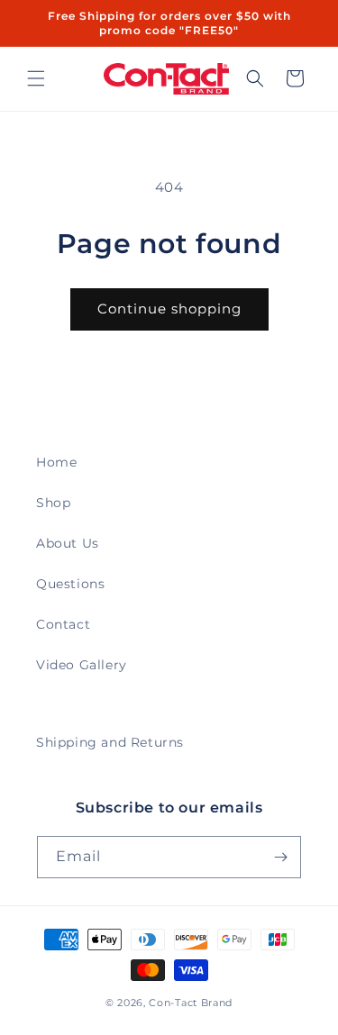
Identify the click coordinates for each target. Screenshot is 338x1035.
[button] (36, 78)
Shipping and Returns (110, 742)
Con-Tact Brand (191, 1002)
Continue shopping (169, 308)
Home (56, 462)
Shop (53, 503)
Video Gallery (81, 665)
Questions (70, 584)
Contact (63, 624)
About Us (67, 543)
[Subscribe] (280, 857)
